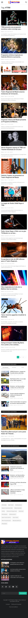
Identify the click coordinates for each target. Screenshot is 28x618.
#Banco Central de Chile (7, 508)
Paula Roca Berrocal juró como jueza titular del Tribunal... (13, 433)
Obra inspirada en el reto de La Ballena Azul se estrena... (11, 288)
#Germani (21, 511)
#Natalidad (4, 523)
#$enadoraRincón (17, 520)
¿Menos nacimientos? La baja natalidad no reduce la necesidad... (17, 491)
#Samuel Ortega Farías (12, 511)
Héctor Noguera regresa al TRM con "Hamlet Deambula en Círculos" (13, 148)
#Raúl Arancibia (17, 508)
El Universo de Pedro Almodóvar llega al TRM (18, 483)
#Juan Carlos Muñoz (6, 517)
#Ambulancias (18, 505)
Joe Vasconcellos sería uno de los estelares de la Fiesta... (18, 570)
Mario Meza (15, 517)
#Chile (3, 511)
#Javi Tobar (10, 505)
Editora (2, 31)
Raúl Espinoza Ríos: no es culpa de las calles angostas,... (18, 379)
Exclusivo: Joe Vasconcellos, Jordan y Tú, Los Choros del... (17, 387)
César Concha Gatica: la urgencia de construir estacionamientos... (18, 402)
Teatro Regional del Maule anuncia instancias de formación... (12, 93)
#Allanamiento (12, 514)
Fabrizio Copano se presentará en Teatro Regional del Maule (12, 176)
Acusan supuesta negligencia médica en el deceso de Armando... (17, 395)
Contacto (8, 604)
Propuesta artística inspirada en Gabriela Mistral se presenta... (12, 56)
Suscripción (23, 593)
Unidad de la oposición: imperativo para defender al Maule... (17, 468)
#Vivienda (4, 505)
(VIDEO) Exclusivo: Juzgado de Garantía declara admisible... (17, 372)
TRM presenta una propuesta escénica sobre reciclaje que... (11, 28)
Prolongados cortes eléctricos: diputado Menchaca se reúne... (17, 563)
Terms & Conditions (13, 607)
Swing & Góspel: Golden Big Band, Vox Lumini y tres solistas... (12, 344)
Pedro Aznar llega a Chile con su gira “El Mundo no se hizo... (13, 232)
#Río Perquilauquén (6, 520)
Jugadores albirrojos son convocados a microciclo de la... (17, 576)
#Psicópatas (4, 514)
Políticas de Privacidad (16, 604)
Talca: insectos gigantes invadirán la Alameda (13, 316)
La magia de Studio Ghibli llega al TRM (12, 204)
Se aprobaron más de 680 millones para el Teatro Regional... (12, 260)
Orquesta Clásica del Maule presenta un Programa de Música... (13, 121)
